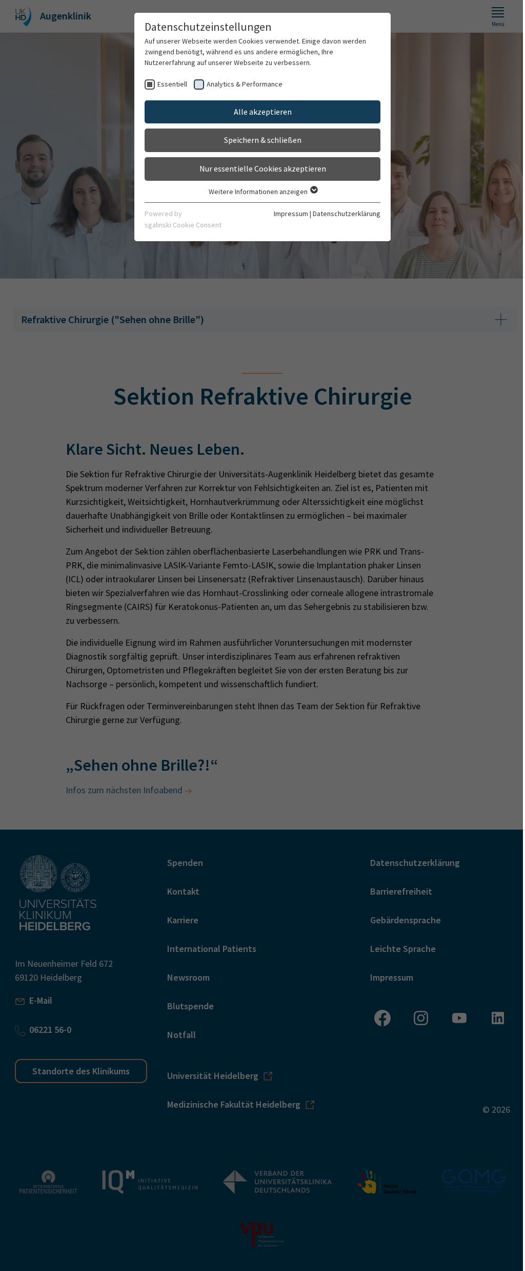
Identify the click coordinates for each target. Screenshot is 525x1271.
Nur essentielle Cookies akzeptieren (262, 168)
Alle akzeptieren (263, 112)
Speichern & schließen (262, 140)
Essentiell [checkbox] (172, 84)
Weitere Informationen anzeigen (259, 191)
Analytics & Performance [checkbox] (244, 84)
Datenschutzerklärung (346, 213)
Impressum (291, 213)
